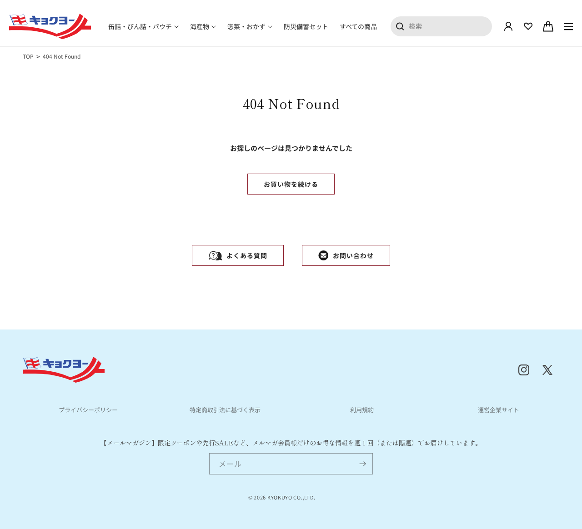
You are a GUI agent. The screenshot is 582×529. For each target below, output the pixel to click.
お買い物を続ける (291, 184)
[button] (143, 26)
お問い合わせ (353, 255)
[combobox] (441, 26)
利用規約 (362, 409)
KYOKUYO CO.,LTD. (291, 497)
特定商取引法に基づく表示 (225, 409)
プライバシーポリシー (88, 409)
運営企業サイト (498, 409)
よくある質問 (246, 255)
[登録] (362, 463)
